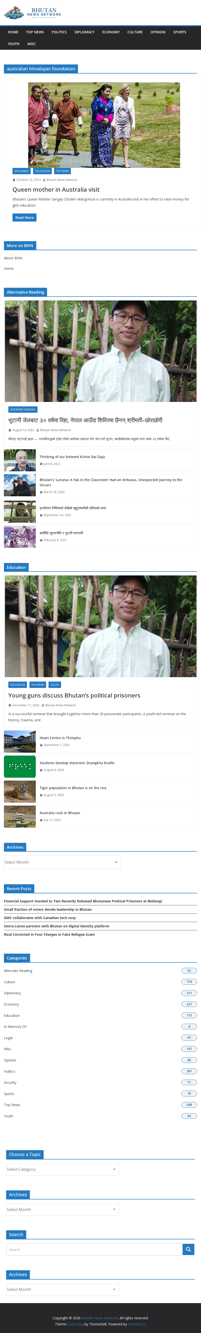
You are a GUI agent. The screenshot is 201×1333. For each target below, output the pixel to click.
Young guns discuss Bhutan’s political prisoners (74, 695)
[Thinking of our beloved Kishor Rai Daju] (20, 460)
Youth (14, 43)
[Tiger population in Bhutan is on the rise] (20, 792)
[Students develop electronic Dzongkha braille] (20, 767)
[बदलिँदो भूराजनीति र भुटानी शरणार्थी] (20, 537)
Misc (31, 43)
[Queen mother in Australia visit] (104, 125)
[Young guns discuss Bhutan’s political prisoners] (100, 626)
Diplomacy (84, 32)
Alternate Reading (23, 409)
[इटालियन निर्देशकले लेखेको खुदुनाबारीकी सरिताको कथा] (20, 512)
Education (42, 171)
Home (13, 32)
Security (10, 1082)
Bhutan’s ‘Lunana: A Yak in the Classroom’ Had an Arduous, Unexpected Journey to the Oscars (111, 482)
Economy (111, 32)
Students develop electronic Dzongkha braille (77, 762)
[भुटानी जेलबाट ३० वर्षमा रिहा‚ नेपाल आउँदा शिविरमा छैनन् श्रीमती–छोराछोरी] (100, 351)
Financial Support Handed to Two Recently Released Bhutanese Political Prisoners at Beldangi (83, 901)
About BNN (13, 258)
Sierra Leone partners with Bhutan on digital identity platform (56, 926)
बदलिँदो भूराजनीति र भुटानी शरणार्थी (61, 533)
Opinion (158, 32)
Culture (135, 32)
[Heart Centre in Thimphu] (20, 742)
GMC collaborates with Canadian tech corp (40, 917)
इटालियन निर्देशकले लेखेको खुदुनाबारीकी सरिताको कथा (73, 508)
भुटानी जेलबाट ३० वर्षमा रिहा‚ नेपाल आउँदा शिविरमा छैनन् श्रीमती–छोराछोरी (85, 420)
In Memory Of (15, 1026)
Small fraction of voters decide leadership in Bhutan (48, 909)
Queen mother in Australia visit (56, 189)
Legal (8, 1037)
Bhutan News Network (62, 180)
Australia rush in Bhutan (60, 812)
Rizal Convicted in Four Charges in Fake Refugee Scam (49, 934)
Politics (59, 32)
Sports (179, 32)
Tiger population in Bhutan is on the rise (73, 787)
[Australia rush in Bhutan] (20, 817)
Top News (35, 32)
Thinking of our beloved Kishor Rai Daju (72, 456)
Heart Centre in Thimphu (60, 737)
